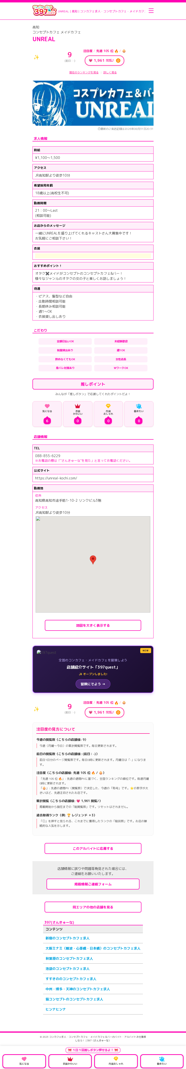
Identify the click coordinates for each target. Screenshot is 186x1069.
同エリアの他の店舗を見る (93, 907)
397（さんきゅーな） (99, 1040)
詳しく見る (110, 72)
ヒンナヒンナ (56, 1009)
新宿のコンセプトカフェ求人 (68, 938)
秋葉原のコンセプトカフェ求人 (69, 958)
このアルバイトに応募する (93, 848)
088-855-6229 (47, 455)
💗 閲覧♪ (104, 60)
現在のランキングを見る (84, 72)
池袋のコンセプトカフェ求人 (68, 968)
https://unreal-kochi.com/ (56, 478)
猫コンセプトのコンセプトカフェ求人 (74, 999)
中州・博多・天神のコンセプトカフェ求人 (78, 989)
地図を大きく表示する (93, 625)
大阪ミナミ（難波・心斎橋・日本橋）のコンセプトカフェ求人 (93, 948)
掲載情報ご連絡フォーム (93, 884)
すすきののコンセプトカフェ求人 (71, 978)
